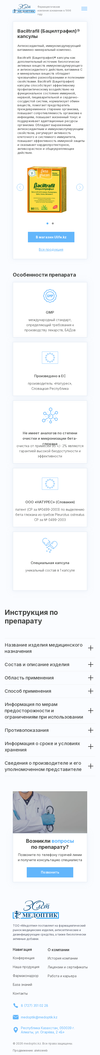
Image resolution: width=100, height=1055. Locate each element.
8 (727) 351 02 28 (34, 1005)
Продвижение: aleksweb (30, 1050)
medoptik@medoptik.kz (39, 1017)
